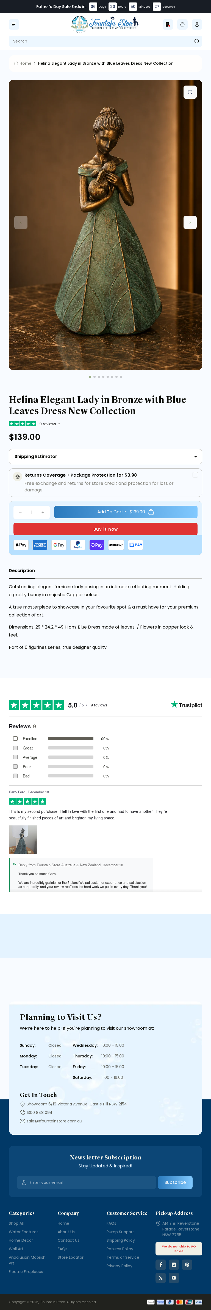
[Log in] (197, 24)
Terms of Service (123, 1257)
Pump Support (120, 1232)
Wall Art (16, 1249)
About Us (66, 1232)
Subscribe (175, 1182)
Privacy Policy (119, 1266)
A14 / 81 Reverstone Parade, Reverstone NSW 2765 (180, 1229)
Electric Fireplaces (26, 1271)
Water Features (23, 1232)
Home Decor (21, 1240)
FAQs (62, 1249)
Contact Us (68, 1240)
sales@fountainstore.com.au (54, 1121)
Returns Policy (120, 1249)
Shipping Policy (121, 1240)
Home (63, 1223)
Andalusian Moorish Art (27, 1260)
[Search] (196, 41)
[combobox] (105, 41)
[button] (14, 24)
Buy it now (105, 529)
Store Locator (71, 1257)
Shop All (16, 1223)
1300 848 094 (39, 1112)
